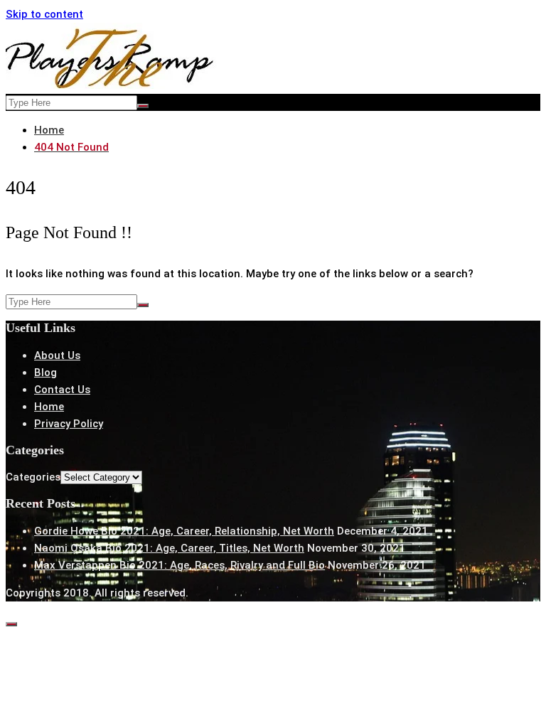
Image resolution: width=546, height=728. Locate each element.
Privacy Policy (68, 423)
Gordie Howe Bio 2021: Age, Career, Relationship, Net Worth (184, 531)
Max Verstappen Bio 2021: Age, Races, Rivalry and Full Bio (179, 565)
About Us (57, 355)
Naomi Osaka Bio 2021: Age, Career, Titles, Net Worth (169, 548)
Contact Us (62, 389)
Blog (45, 372)
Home (49, 406)
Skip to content (44, 14)
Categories (33, 477)
